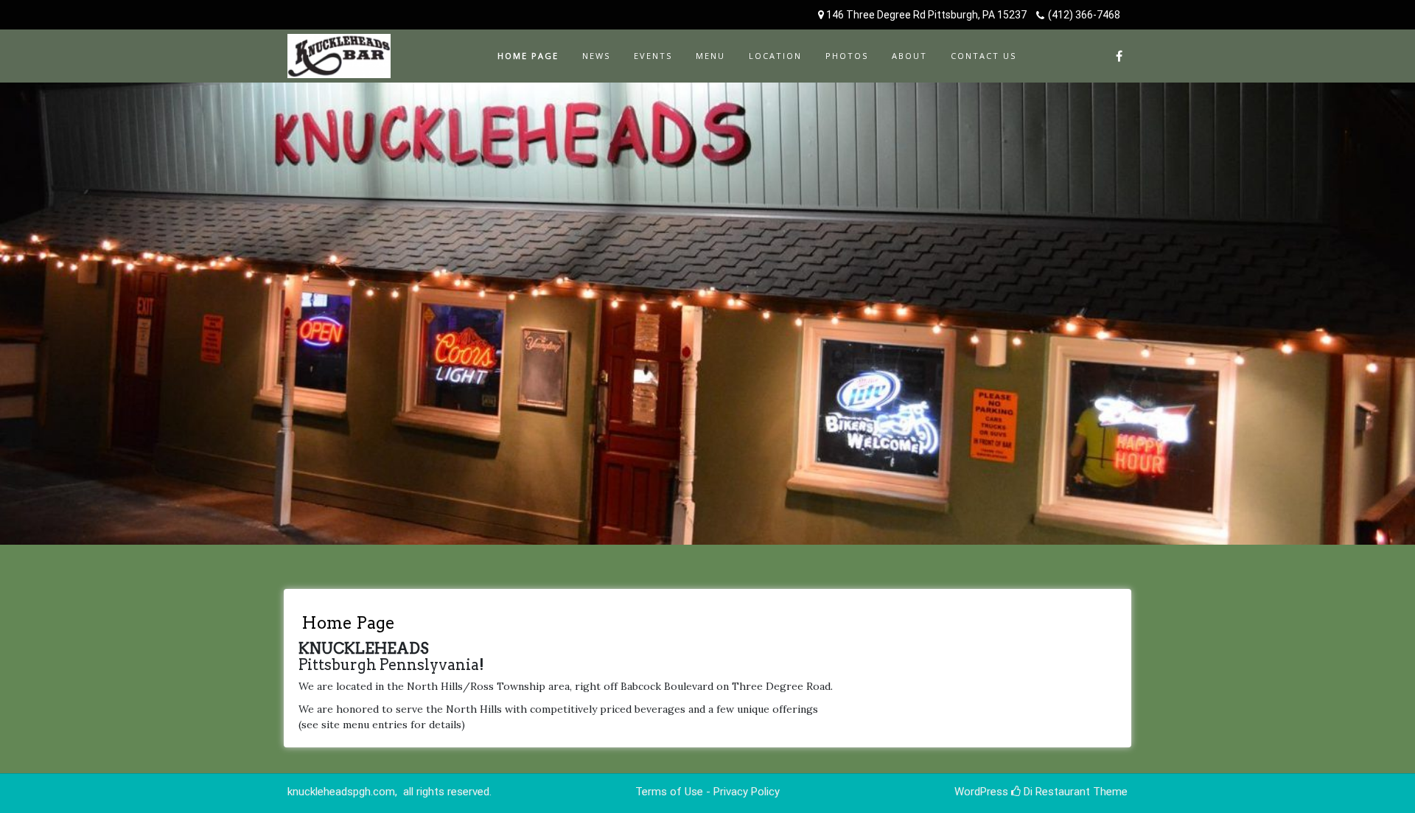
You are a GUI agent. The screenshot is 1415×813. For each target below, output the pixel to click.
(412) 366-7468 (1084, 15)
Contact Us (983, 55)
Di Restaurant (1055, 791)
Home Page (528, 55)
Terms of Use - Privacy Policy (707, 791)
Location (775, 55)
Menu (710, 55)
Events (653, 55)
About (909, 55)
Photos (846, 55)
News (596, 55)
